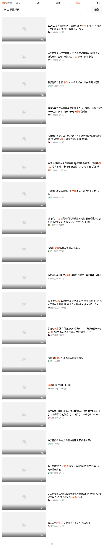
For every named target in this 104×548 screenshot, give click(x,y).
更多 (99, 3)
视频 (78, 3)
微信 (58, 3)
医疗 (38, 3)
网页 (18, 3)
